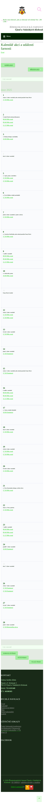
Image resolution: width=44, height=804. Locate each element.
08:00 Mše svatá (8, 119)
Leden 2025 (9, 65)
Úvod (2, 52)
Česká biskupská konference (11, 726)
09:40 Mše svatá (8, 122)
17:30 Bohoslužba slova (10, 627)
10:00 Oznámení (8, 412)
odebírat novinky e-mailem (30, 782)
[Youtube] (31, 787)
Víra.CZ (4, 732)
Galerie (3, 714)
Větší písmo (22, 657)
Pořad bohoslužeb (7, 712)
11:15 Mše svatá (8, 125)
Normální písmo (9, 653)
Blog (2, 710)
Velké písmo (36, 662)
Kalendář (4, 706)
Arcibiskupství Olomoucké (10, 728)
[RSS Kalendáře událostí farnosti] (27, 787)
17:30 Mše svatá (8, 100)
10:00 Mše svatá (8, 139)
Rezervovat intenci (7, 708)
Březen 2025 (34, 69)
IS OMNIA (16, 782)
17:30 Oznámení (8, 353)
